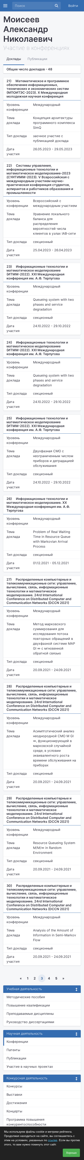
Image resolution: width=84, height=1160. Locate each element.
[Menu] (5, 5)
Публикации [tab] (37, 59)
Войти (73, 6)
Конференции (17, 1042)
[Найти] (56, 5)
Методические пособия (26, 997)
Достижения (17, 1103)
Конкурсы (14, 1086)
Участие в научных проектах (30, 1066)
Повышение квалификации (28, 1005)
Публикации (16, 1058)
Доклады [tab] (14, 59)
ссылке (52, 1140)
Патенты (13, 1050)
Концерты (14, 1111)
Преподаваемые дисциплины (30, 1014)
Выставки (14, 1094)
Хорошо (71, 1152)
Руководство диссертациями (30, 1022)
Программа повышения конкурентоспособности (26, 1121)
